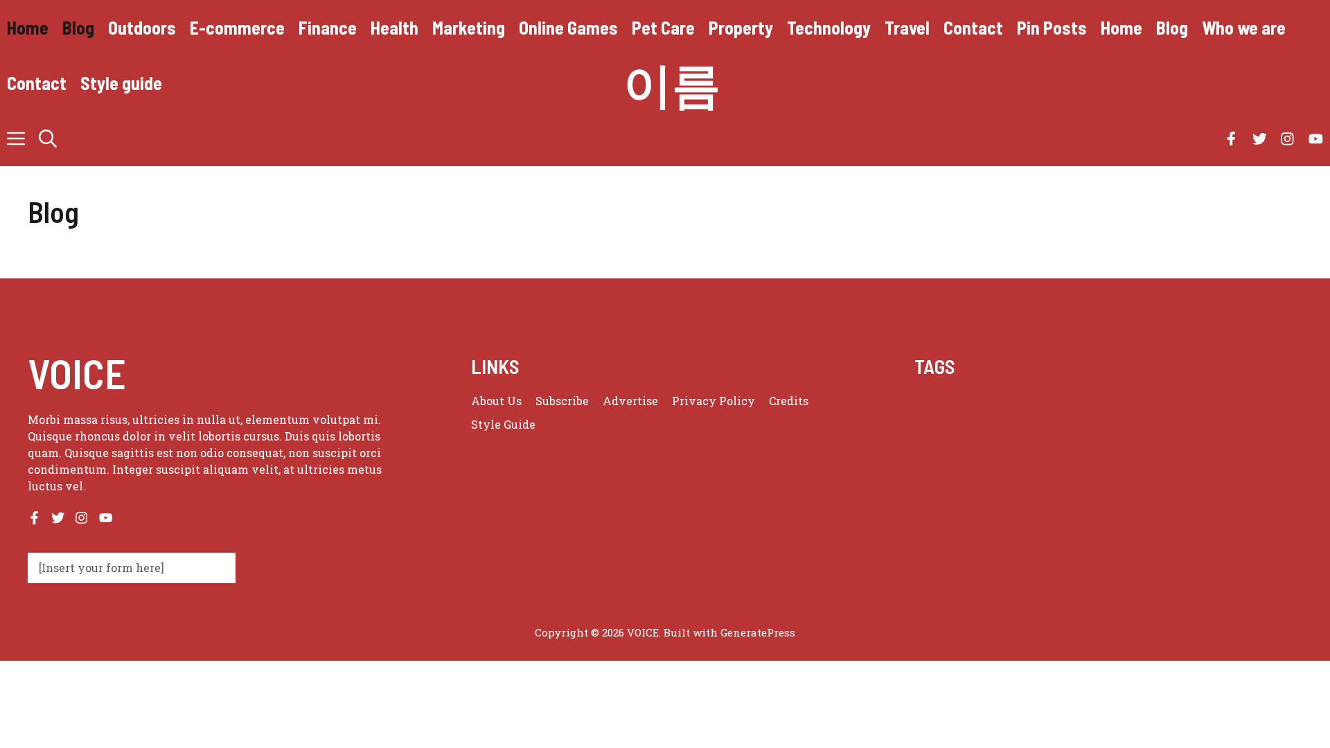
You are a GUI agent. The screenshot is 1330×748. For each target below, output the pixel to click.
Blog (78, 27)
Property (741, 27)
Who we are (1244, 27)
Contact (973, 27)
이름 (671, 83)
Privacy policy (713, 400)
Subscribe (562, 400)
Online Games (568, 27)
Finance (328, 27)
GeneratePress (757, 632)
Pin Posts (1052, 27)
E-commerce (237, 27)
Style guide (121, 82)
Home (27, 27)
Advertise (630, 400)
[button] (48, 138)
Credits (788, 400)
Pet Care (663, 27)
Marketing (468, 27)
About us (496, 400)
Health (394, 27)
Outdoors (142, 27)
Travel (907, 27)
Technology (829, 27)
